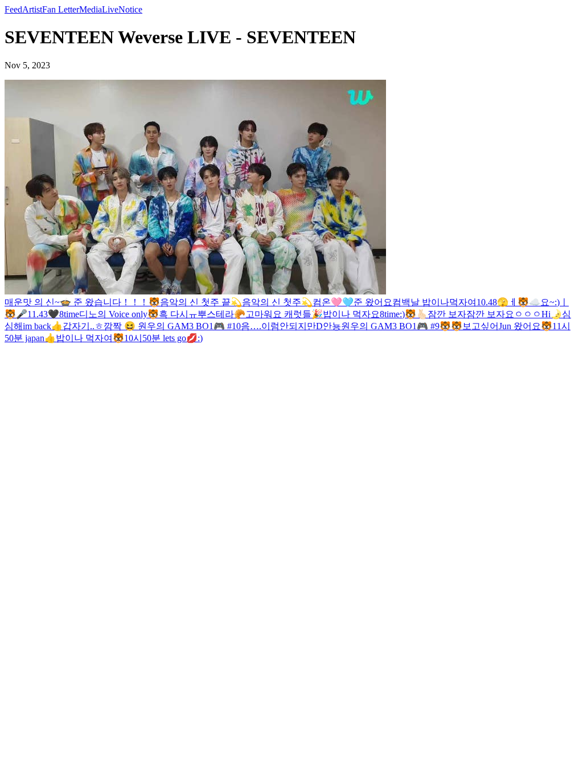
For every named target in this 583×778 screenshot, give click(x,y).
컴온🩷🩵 (333, 302)
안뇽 (332, 326)
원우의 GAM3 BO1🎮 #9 (390, 326)
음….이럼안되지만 (278, 326)
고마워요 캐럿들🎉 (284, 314)
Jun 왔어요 (520, 326)
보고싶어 (480, 326)
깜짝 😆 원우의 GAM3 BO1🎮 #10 (172, 326)
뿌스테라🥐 (221, 314)
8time (69, 314)
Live (110, 9)
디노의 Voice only (113, 314)
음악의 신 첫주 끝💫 (201, 302)
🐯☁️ (529, 302)
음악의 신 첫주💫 (277, 302)
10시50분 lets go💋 (161, 338)
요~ (547, 302)
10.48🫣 (492, 302)
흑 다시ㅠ (178, 314)
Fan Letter (60, 9)
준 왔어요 (373, 302)
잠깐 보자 (447, 314)
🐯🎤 (16, 314)
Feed (13, 9)
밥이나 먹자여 (84, 338)
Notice (130, 9)
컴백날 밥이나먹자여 (434, 302)
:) (557, 302)
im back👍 (43, 326)
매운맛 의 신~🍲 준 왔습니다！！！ (77, 302)
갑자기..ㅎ (83, 326)
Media (90, 9)
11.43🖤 (43, 314)
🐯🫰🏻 (416, 314)
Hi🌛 (551, 314)
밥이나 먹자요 (351, 314)
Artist (32, 9)
